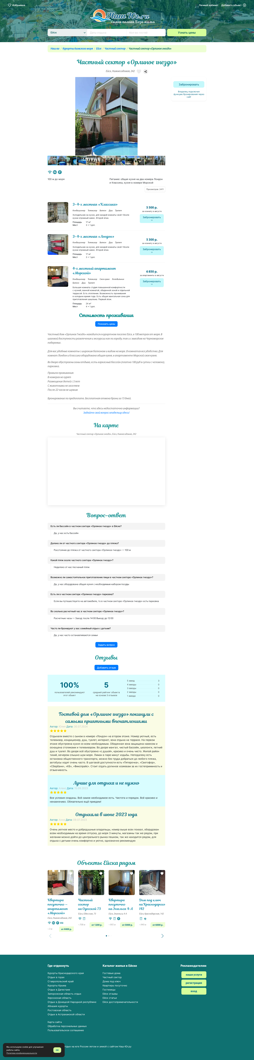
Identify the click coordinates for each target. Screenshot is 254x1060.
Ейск (98, 48)
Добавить (231, 5)
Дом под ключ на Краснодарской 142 (153, 904)
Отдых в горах (56, 977)
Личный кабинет (208, 5)
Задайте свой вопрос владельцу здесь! (106, 413)
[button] (162, 116)
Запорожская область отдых (64, 993)
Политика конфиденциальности (21, 1053)
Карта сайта (55, 1022)
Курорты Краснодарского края (66, 973)
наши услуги (194, 975)
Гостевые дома (111, 973)
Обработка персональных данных (67, 1026)
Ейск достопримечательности (120, 1001)
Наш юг (55, 48)
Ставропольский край (61, 981)
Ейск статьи (110, 997)
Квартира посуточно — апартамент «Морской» (58, 906)
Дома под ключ (112, 981)
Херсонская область (59, 997)
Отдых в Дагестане (59, 989)
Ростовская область (59, 1010)
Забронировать (152, 217)
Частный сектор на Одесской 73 (89, 904)
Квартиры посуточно (115, 985)
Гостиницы (109, 989)
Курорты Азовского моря (78, 48)
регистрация (194, 983)
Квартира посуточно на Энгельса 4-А (121, 904)
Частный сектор (115, 48)
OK (57, 1050)
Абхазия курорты (58, 1006)
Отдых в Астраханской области (66, 1014)
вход (194, 991)
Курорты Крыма (57, 985)
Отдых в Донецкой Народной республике (72, 1001)
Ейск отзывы (110, 993)
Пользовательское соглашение (66, 1030)
